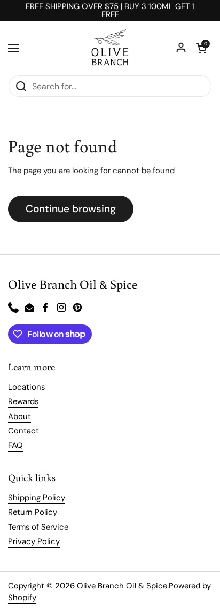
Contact (23, 430)
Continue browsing (71, 208)
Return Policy (32, 512)
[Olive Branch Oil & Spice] (110, 48)
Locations (26, 387)
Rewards (23, 401)
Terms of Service (38, 527)
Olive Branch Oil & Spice (122, 585)
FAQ (15, 445)
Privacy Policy (34, 541)
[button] (201, 48)
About (19, 416)
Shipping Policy (36, 497)
